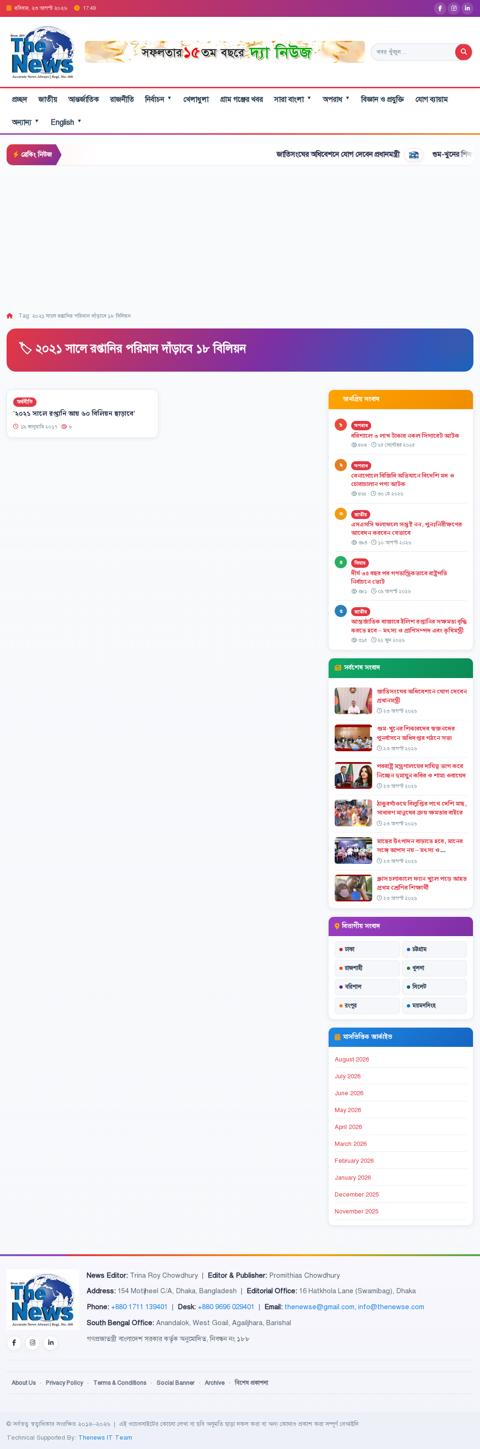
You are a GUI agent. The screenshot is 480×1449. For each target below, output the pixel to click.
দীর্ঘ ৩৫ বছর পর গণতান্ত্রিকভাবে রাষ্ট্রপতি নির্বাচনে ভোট (399, 577)
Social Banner (176, 1383)
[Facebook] (440, 8)
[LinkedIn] (467, 8)
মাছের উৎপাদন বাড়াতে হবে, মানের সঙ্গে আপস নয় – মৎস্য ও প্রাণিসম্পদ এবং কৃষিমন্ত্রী (420, 850)
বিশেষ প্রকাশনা (251, 1383)
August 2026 (352, 1059)
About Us (24, 1383)
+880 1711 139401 (139, 1307)
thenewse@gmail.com (319, 1307)
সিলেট (419, 987)
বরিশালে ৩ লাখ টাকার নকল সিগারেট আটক (405, 436)
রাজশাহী (353, 968)
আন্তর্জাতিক (83, 99)
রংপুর (351, 1005)
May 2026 (348, 1110)
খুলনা (418, 968)
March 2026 (351, 1144)
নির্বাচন (158, 99)
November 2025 (356, 1211)
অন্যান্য (25, 122)
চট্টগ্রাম (419, 949)
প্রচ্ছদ (19, 99)
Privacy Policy (64, 1383)
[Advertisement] (240, 236)
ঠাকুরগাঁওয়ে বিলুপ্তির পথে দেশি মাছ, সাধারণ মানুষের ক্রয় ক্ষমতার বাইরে (422, 808)
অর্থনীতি (25, 402)
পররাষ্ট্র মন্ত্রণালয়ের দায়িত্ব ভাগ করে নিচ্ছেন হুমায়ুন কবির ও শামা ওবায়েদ (421, 770)
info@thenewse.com (391, 1307)
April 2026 (348, 1127)
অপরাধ (336, 99)
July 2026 (347, 1076)
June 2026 (349, 1093)
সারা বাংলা (293, 99)
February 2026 (354, 1161)
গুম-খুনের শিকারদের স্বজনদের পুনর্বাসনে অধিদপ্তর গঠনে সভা (416, 733)
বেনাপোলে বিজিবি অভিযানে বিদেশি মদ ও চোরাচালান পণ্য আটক (402, 480)
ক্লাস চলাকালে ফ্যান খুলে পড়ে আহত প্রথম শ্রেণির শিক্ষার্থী (422, 883)
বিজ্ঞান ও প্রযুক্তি (382, 99)
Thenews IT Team (105, 1437)
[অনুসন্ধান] (463, 52)
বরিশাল (353, 987)
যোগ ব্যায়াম (431, 99)
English (66, 122)
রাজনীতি (122, 99)
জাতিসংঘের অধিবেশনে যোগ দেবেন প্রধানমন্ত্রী (304, 154)
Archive (215, 1383)
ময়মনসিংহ (423, 1005)
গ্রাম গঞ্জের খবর (241, 99)
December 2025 (357, 1194)
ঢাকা (349, 949)
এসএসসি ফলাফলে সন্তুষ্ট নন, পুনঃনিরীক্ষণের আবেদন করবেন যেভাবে (406, 529)
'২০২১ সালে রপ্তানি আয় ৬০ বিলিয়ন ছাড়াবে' (74, 414)
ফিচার (360, 563)
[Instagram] (454, 8)
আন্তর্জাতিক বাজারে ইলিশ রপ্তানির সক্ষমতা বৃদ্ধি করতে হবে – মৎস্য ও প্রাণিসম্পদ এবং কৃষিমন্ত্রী (409, 626)
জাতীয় (47, 99)
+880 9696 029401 (226, 1307)
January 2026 (353, 1178)
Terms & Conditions (119, 1383)
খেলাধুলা (196, 99)
